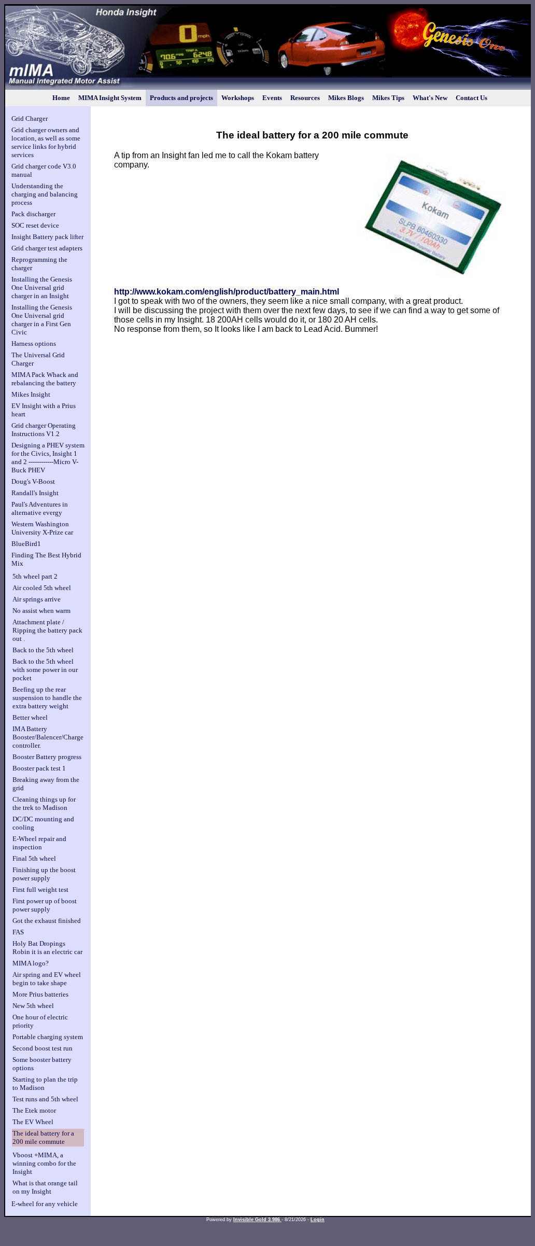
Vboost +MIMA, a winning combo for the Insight (44, 1163)
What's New (430, 98)
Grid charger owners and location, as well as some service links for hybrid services (45, 142)
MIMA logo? (30, 963)
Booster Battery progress (46, 757)
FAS (18, 932)
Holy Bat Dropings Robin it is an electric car (47, 948)
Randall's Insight (35, 493)
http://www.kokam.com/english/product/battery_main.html (226, 291)
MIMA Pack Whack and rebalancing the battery (44, 379)
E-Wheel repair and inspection (39, 843)
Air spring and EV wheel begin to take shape (46, 979)
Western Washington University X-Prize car (42, 528)
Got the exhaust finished (46, 921)
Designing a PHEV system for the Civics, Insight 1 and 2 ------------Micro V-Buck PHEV (48, 457)
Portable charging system (47, 1037)
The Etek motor (34, 1110)
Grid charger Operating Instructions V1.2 (43, 430)
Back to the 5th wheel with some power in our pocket (45, 669)
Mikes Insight (30, 394)
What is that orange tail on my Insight (45, 1187)
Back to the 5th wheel (43, 650)
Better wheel (30, 717)
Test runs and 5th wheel (45, 1099)
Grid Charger (29, 118)
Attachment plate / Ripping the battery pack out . (47, 630)
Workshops (237, 98)
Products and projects (181, 98)
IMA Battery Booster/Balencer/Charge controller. (47, 737)
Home (61, 98)
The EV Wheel (32, 1122)
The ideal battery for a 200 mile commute (43, 1137)
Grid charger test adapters (46, 248)
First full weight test (40, 889)
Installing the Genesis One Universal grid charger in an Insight (41, 287)
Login (318, 1219)
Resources (305, 98)
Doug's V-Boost (33, 481)
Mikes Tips (388, 98)
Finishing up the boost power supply (44, 874)
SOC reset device (35, 225)
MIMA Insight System (110, 98)
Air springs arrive (36, 599)
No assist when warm (41, 610)
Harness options (33, 343)
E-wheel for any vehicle (44, 1204)
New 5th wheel (33, 1006)
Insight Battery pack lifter (47, 237)
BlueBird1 (26, 544)
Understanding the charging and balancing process (44, 194)
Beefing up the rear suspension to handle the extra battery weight (47, 697)
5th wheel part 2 (35, 576)
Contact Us (471, 98)
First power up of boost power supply (44, 905)
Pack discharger (33, 214)
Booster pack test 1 (39, 768)
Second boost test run (42, 1048)
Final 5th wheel (34, 858)
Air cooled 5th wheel (41, 588)
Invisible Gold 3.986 (257, 1219)
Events (272, 98)
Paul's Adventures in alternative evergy (39, 508)
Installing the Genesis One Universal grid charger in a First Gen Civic (41, 319)
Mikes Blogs (346, 98)
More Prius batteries (40, 994)
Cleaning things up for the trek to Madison (44, 803)
